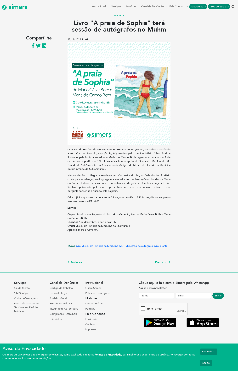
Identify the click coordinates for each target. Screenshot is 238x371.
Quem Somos (93, 288)
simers (17, 6)
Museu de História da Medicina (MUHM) (105, 246)
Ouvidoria (91, 319)
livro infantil (160, 246)
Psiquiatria (56, 319)
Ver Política (208, 351)
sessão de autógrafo (141, 246)
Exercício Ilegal (59, 293)
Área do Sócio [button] (218, 6)
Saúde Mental (22, 288)
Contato (90, 324)
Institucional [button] (99, 6)
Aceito (206, 363)
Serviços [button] (116, 6)
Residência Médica (61, 303)
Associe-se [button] (197, 6)
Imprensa (90, 329)
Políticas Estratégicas (97, 293)
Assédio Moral (58, 298)
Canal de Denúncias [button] (153, 6)
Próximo (161, 262)
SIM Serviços (21, 293)
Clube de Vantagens (26, 298)
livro (78, 246)
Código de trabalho (61, 288)
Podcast (90, 309)
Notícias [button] (131, 6)
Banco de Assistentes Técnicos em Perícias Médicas (26, 307)
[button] (233, 7)
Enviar (218, 295)
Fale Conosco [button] (177, 6)
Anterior (76, 262)
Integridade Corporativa (64, 309)
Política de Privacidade (108, 354)
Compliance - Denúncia (63, 314)
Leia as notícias (94, 303)
